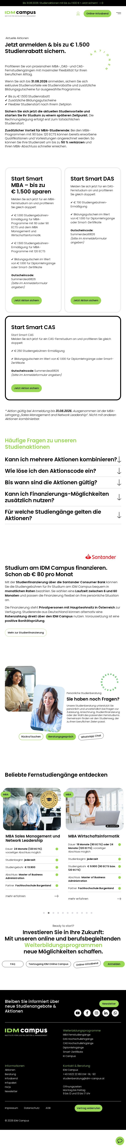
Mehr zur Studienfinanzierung (26, 632)
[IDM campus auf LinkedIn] (107, 1013)
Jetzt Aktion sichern (26, 300)
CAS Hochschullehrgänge (78, 1043)
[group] (32, 847)
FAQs (8, 1087)
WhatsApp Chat (91, 736)
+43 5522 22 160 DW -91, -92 (79, 1074)
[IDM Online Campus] (78, 13)
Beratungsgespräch (60, 736)
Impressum (11, 1108)
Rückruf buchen (31, 736)
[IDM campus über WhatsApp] (116, 1013)
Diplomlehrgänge (73, 1047)
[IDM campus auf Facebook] (88, 1013)
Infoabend (11, 1078)
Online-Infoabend (97, 13)
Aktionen (10, 1070)
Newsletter (109, 1003)
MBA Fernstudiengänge (77, 1034)
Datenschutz (31, 1108)
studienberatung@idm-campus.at (83, 1078)
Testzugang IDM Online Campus (48, 964)
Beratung (10, 1074)
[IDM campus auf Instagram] (97, 1013)
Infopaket (10, 1083)
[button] (44, 913)
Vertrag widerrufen (88, 1108)
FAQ (12, 964)
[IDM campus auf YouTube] (79, 1013)
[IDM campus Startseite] (20, 14)
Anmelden (114, 964)
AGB (48, 1108)
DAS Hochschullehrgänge (78, 1039)
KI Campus (69, 1056)
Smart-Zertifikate (73, 1052)
